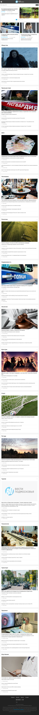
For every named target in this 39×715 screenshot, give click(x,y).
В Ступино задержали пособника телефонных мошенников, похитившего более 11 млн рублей (16, 126)
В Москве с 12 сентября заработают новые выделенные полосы (11, 596)
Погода (4, 11)
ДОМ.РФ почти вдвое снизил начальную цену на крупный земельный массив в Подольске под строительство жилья (18, 291)
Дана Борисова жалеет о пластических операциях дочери (10, 77)
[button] (14, 19)
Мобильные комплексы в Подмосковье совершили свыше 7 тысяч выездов (13, 640)
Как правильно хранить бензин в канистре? (8, 600)
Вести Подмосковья (19, 1)
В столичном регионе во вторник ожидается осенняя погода (9, 9)
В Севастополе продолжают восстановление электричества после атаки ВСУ (13, 161)
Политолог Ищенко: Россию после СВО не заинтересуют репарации (15, 242)
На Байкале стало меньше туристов (7, 517)
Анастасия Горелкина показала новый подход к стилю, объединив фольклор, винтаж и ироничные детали (18, 383)
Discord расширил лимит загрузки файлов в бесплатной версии (11, 561)
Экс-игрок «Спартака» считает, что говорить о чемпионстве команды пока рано (17, 416)
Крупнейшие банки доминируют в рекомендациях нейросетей (11, 209)
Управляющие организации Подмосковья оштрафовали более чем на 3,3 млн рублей (18, 156)
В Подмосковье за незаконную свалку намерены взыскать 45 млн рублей (12, 335)
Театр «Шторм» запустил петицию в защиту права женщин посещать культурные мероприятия (16, 386)
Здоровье (23, 37)
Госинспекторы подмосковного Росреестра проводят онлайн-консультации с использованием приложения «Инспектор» (18, 299)
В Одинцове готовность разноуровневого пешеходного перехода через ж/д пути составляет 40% (16, 603)
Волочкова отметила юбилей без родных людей (9, 690)
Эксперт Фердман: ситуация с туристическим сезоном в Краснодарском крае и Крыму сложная (16, 513)
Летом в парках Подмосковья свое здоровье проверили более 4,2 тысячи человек (14, 644)
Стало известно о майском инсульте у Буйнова (11, 677)
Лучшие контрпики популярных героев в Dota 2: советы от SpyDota (11, 557)
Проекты (22, 697)
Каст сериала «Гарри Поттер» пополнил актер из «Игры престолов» (15, 68)
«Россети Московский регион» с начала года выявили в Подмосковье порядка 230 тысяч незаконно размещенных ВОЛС (19, 166)
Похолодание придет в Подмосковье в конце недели (9, 472)
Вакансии (17, 697)
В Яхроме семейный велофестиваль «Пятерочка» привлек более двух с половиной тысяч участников (17, 74)
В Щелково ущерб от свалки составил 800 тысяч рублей (13, 330)
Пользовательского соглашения (19, 709)
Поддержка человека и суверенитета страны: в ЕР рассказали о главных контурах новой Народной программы (18, 248)
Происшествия (5, 37)
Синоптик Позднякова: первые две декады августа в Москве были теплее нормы (18, 459)
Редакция (13, 697)
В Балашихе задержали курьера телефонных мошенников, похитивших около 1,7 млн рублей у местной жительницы (17, 122)
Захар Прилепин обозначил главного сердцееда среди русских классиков (13, 81)
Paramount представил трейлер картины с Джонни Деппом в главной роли (13, 379)
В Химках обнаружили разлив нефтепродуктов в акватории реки (11, 339)
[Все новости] (37, 45)
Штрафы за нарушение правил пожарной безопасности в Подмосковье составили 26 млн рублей (16, 342)
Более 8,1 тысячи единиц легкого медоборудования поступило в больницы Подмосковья (15, 647)
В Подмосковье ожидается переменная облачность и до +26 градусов (12, 468)
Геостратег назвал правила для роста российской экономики (11, 205)
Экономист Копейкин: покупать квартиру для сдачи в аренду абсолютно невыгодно (14, 295)
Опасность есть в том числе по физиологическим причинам (26, 39)
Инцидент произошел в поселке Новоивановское (7, 39)
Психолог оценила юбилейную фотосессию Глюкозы (9, 683)
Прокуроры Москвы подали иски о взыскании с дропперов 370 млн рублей (13, 118)
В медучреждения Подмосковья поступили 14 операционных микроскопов (16, 634)
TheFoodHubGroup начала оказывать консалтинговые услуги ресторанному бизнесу (18, 200)
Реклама (26, 697)
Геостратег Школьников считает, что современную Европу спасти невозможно (13, 255)
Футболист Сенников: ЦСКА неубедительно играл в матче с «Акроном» (12, 422)
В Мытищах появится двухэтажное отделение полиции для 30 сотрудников (16, 285)
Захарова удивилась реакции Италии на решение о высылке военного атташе (13, 251)
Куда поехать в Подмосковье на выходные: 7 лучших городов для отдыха (16, 502)
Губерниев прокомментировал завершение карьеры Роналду (11, 429)
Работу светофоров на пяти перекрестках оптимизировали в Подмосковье (16, 591)
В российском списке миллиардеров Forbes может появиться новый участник (13, 212)
